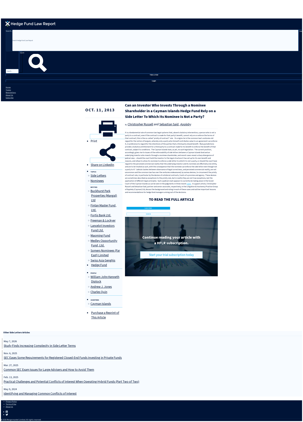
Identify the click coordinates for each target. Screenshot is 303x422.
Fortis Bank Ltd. (101, 215)
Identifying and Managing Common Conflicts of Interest (40, 393)
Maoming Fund (100, 235)
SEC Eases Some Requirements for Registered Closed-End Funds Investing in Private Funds (63, 357)
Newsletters (11, 92)
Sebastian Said (169, 124)
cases (189, 183)
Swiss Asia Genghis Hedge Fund (103, 262)
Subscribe (9, 98)
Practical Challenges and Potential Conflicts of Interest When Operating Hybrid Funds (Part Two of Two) (71, 381)
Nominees (97, 181)
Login (154, 81)
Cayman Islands (101, 304)
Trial (154, 75)
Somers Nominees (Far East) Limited (105, 253)
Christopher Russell (140, 124)
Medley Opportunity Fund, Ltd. (104, 243)
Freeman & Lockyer (103, 220)
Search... (9, 31)
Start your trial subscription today (171, 255)
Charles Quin (99, 292)
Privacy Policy (11, 401)
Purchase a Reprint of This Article (105, 315)
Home (8, 87)
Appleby (185, 124)
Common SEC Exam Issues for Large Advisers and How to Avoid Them (49, 369)
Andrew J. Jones (101, 286)
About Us (9, 95)
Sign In (148, 214)
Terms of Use (11, 404)
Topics (8, 90)
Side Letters (98, 175)
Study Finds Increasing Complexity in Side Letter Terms (40, 345)
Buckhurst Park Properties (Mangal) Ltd (104, 196)
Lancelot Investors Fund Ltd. (103, 228)
